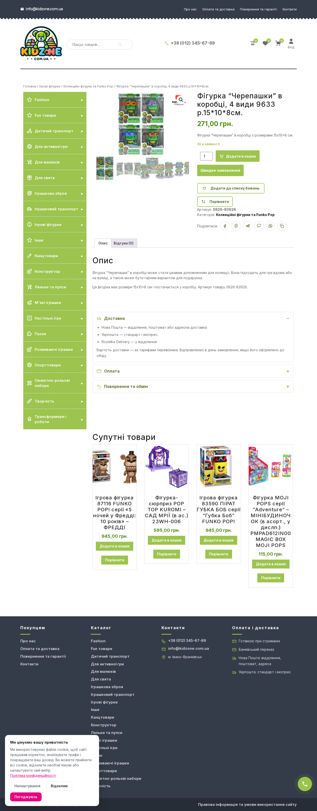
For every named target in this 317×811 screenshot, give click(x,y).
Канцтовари (102, 717)
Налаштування (27, 786)
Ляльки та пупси (106, 732)
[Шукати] (120, 44)
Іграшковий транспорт (112, 694)
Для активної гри (107, 664)
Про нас (190, 9)
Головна (29, 86)
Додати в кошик (241, 156)
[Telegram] (247, 226)
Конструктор (103, 725)
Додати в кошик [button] (115, 546)
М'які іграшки (104, 740)
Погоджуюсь (25, 797)
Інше (95, 709)
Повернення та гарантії (258, 9)
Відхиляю (59, 786)
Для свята (101, 679)
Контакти (290, 9)
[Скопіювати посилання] (282, 226)
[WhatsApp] (270, 226)
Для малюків (103, 671)
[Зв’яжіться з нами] (305, 784)
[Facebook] (225, 226)
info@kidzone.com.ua (188, 648)
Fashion (98, 641)
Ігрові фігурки (49, 86)
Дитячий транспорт (110, 656)
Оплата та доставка (218, 9)
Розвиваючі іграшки (110, 763)
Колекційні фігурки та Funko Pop (88, 86)
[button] (181, 99)
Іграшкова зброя (107, 686)
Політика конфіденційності (33, 775)
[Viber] (259, 226)
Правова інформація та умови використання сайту (247, 804)
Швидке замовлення (220, 170)
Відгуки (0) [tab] (123, 243)
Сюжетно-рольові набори (116, 778)
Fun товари (101, 648)
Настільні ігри (104, 747)
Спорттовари (104, 770)
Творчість (100, 786)
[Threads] (236, 226)
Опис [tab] (103, 243)
